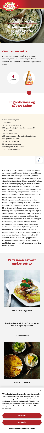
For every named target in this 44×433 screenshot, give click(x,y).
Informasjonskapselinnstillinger (22, 428)
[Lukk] (40, 390)
